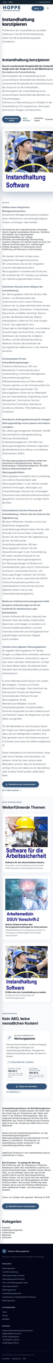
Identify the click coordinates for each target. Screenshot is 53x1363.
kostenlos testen (38, 119)
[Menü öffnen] (47, 8)
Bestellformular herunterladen (22, 784)
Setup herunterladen (28, 1086)
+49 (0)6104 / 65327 (10, 1340)
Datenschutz (16, 1359)
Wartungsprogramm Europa (13, 1279)
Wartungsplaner (8, 1268)
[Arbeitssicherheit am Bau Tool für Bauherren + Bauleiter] (26, 839)
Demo (36, 8)
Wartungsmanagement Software (24, 430)
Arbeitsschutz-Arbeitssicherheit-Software (19, 1297)
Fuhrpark (6, 1227)
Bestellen (5, 1319)
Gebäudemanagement (12, 1230)
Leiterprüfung (8, 1232)
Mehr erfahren (26, 119)
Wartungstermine (9, 1290)
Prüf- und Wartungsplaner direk (15, 1283)
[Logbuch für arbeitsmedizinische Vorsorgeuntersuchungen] (26, 901)
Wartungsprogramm (10, 1286)
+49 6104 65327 (44, 2)
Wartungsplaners (32, 1180)
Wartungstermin (8, 1300)
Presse (5, 1315)
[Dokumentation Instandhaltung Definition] (26, 968)
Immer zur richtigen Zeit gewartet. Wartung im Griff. (26, 1197)
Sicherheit (6, 1237)
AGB (24, 1359)
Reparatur (6, 1235)
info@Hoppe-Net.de (10, 1343)
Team (4, 1312)
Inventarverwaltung (10, 1272)
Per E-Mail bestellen (10, 790)
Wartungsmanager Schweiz (13, 1275)
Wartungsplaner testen (11, 119)
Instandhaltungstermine (11, 1293)
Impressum (6, 1359)
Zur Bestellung (12, 1092)
